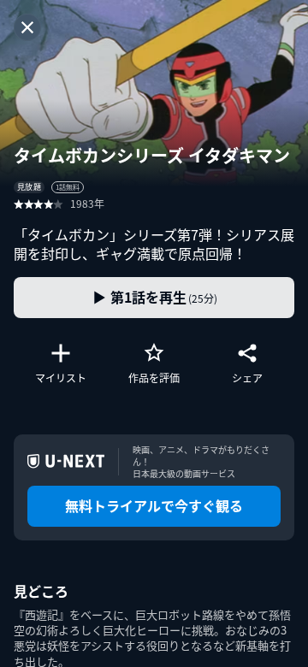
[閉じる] (27, 27)
